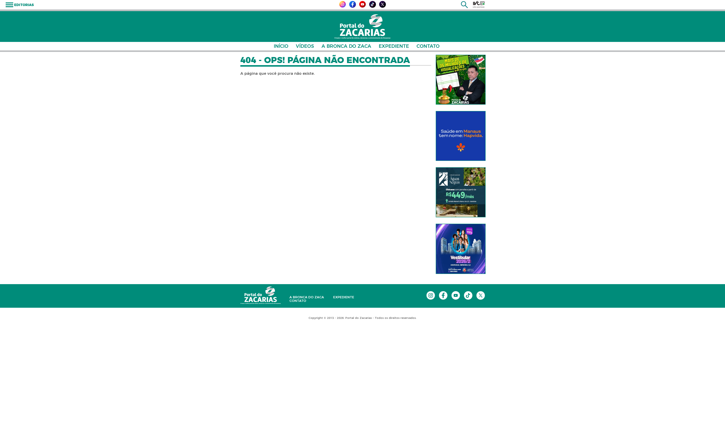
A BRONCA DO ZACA (346, 46)
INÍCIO (281, 46)
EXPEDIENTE (394, 46)
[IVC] (479, 4)
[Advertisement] (68, 334)
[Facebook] (352, 6)
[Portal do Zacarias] (362, 26)
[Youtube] (362, 6)
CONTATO (428, 46)
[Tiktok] (372, 6)
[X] (382, 6)
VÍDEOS (305, 46)
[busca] (464, 7)
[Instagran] (342, 6)
